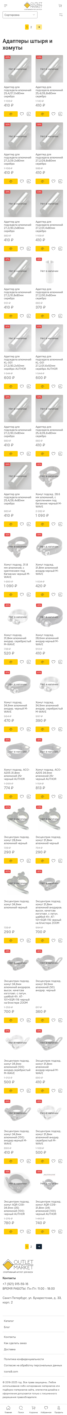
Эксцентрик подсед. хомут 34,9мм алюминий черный (17, 904)
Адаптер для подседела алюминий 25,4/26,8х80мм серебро (49, 91)
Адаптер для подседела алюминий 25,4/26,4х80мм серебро (17, 498)
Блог (7, 1327)
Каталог (9, 1321)
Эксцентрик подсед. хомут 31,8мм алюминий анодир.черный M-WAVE (48, 1067)
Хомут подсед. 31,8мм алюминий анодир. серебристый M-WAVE (17, 639)
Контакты (10, 1337)
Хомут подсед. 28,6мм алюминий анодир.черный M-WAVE (47, 639)
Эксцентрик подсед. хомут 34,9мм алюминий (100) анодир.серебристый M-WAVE (17, 1067)
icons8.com (11, 1371)
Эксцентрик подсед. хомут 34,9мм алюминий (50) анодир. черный (48, 985)
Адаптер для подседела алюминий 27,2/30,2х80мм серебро (17, 226)
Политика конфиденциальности (24, 1359)
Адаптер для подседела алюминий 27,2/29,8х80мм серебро (49, 159)
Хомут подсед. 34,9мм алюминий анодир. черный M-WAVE (16, 707)
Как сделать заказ (15, 1343)
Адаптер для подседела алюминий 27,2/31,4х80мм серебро (49, 226)
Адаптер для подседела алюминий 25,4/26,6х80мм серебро (49, 431)
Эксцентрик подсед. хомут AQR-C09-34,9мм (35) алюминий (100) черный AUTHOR (17, 1208)
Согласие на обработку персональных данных (33, 1365)
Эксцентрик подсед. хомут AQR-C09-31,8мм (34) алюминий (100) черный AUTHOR (48, 1208)
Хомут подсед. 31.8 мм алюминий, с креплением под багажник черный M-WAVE (17, 571)
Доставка (9, 1349)
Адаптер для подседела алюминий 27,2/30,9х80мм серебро (49, 293)
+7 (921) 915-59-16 (15, 1284)
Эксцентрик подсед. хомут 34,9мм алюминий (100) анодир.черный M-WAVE (17, 1137)
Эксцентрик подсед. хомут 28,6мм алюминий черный (17, 840)
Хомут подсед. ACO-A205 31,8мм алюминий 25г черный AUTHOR (17, 774)
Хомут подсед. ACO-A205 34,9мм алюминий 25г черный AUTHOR (48, 774)
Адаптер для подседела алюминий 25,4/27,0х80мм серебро (17, 91)
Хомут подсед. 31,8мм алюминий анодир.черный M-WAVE (47, 569)
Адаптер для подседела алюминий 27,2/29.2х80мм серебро (17, 159)
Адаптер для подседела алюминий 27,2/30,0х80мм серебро (17, 431)
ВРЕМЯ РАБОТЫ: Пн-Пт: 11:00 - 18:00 (29, 1288)
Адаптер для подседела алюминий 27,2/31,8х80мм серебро (17, 293)
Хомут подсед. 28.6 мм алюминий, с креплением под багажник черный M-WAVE (49, 500)
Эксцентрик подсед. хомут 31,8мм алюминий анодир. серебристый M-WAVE (48, 1137)
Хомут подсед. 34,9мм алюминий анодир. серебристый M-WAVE (49, 707)
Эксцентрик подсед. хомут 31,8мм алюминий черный (48, 840)
